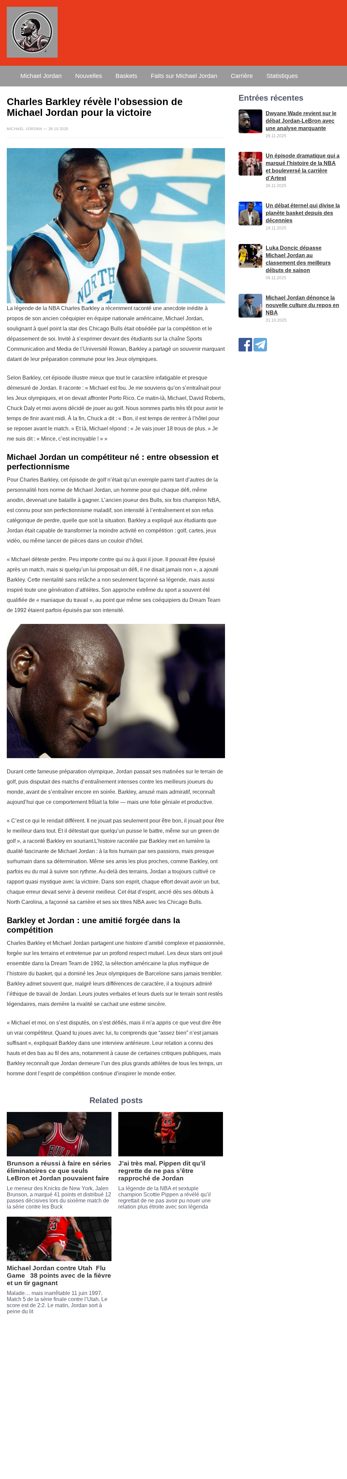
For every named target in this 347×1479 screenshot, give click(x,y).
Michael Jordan (41, 76)
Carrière (242, 76)
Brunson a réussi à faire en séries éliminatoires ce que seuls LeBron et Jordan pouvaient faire (59, 1171)
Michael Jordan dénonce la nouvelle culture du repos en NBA (302, 305)
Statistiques (282, 76)
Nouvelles (88, 76)
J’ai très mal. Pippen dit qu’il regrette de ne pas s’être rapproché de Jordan (161, 1171)
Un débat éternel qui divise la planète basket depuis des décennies (303, 213)
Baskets (126, 76)
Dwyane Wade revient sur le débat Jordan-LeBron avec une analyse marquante (301, 120)
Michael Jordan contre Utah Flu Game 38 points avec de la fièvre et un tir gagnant (59, 1275)
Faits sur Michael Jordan (184, 76)
